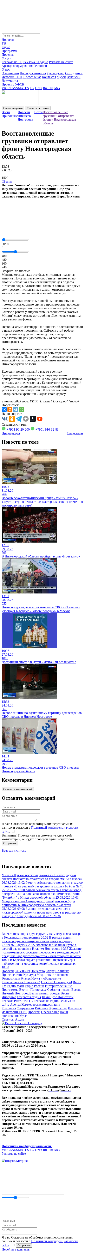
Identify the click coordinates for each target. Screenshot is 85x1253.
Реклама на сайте (61, 62)
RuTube (48, 88)
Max (57, 88)
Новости (8, 39)
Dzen (38, 88)
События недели (59, 989)
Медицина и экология (52, 974)
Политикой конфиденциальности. (27, 1146)
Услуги (7, 58)
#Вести (7, 181)
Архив (19, 1019)
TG (32, 88)
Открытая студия (29, 997)
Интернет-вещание (58, 986)
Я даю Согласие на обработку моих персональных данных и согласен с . (40, 827)
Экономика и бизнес (16, 978)
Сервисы (8, 1019)
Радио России (34, 986)
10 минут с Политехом (57, 997)
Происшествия (12, 974)
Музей (61, 77)
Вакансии (73, 77)
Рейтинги (40, 65)
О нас (6, 69)
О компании (10, 73)
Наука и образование (46, 978)
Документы (10, 80)
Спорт (50, 971)
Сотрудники (74, 73)
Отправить (10, 843)
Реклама (7, 1001)
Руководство (55, 73)
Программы (10, 989)
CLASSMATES (18, 88)
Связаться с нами (38, 108)
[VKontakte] (4, 409)
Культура (29, 974)
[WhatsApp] (21, 409)
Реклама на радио (35, 62)
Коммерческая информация (40, 1004)
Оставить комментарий (17, 789)
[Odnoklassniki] (9, 409)
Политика (62, 971)
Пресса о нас (32, 77)
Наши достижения (33, 73)
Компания (9, 1008)
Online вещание (13, 108)
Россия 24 (33, 982)
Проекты (8, 54)
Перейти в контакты (16, 1249)
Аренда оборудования (17, 65)
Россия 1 (19, 982)
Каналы (7, 982)
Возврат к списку (14, 850)
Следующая (75, 433)
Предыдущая (11, 433)
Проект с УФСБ (13, 84)
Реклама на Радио (46, 1001)
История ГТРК (12, 77)
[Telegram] (15, 409)
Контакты (49, 77)
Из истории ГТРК (14, 1012)
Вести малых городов (44, 993)
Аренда (15, 1004)
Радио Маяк (15, 986)
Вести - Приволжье (32, 989)
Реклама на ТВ (12, 62)
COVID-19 (22, 971)
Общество (38, 971)
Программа (10, 51)
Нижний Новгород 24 (56, 982)
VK (4, 88)
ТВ (4, 43)
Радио (6, 47)
